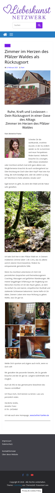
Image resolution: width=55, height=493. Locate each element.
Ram (22, 67)
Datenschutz (7, 444)
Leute (7, 45)
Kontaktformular (9, 451)
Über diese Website (10, 454)
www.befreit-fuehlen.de (39, 415)
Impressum (6, 441)
